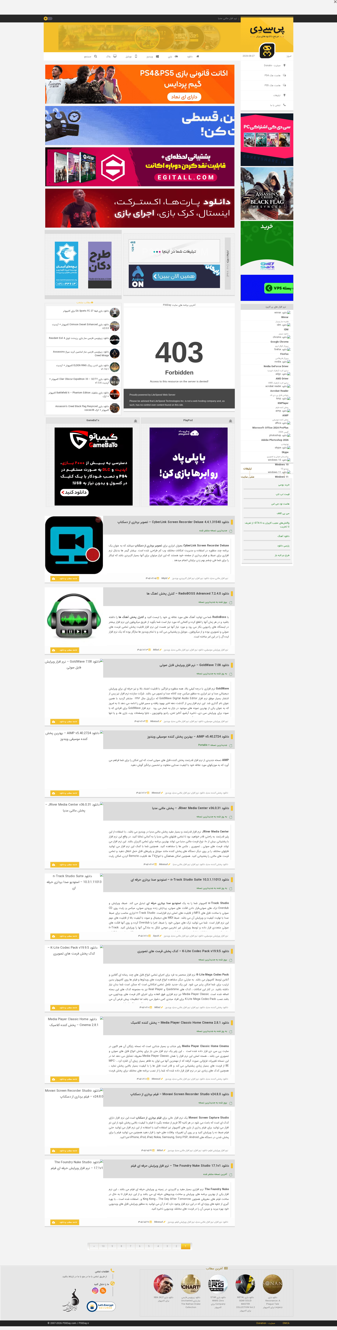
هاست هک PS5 (272, 85)
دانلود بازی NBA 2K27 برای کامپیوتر (163, 1299)
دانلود (189, 56)
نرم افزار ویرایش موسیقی (216, 650)
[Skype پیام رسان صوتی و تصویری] (267, 435)
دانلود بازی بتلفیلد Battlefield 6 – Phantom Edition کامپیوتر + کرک (79, 394)
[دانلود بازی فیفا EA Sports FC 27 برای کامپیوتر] (115, 312)
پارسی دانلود (283, 546)
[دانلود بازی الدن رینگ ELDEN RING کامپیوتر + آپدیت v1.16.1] (115, 367)
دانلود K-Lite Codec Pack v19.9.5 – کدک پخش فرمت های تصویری (183, 951)
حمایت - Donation (265, 1323)
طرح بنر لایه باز (282, 555)
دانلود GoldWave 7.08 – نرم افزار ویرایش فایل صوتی (194, 665)
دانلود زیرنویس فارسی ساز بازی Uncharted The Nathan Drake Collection (190, 1302)
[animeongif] (174, 287)
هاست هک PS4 (272, 75)
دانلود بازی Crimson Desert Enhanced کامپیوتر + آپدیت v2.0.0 (80, 326)
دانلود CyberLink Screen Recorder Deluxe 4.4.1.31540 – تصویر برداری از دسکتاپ (173, 522)
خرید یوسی (283, 485)
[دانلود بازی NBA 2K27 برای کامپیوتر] (163, 1284)
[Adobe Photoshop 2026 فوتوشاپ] (267, 424)
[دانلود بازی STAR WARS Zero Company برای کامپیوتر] (218, 1284)
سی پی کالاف (283, 513)
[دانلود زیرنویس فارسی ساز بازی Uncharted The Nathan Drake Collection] (190, 1284)
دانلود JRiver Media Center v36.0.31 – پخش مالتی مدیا (190, 808)
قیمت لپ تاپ (282, 494)
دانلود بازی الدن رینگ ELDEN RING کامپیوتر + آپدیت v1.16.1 (82, 367)
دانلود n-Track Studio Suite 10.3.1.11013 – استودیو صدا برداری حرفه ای (180, 879)
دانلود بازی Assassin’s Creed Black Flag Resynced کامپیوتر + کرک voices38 (82, 408)
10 (103, 1246)
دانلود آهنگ (283, 536)
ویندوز (175, 578)
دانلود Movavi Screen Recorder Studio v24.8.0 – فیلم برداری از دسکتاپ (179, 1094)
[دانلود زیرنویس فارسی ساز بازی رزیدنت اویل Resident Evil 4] (115, 340)
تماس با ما (275, 105)
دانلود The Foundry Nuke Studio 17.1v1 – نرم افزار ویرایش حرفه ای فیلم (180, 1165)
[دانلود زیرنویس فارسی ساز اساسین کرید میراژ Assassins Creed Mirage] (115, 353)
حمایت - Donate (272, 65)
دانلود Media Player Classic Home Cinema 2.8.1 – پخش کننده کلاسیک (180, 1022)
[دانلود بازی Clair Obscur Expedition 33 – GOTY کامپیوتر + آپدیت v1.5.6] (115, 381)
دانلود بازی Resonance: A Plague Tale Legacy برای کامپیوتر (272, 1302)
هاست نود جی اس (280, 504)
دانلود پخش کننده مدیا (217, 793)
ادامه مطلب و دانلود (68, 578)
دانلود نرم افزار (202, 578)
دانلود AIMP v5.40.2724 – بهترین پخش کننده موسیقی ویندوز (188, 736)
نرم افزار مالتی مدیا (219, 578)
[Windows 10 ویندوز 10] (267, 446)
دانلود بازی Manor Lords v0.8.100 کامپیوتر (110, 38)
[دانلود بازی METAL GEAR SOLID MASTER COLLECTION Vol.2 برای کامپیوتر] (245, 1284)
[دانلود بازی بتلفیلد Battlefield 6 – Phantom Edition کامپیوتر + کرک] (115, 394)
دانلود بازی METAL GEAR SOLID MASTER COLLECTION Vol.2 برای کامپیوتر (245, 1304)
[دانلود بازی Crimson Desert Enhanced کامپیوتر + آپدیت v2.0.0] (115, 326)
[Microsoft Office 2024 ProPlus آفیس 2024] (267, 413)
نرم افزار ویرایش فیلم (218, 1150)
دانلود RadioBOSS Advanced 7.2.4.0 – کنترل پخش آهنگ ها (188, 593)
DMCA (286, 1323)
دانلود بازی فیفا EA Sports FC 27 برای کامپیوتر (86, 311)
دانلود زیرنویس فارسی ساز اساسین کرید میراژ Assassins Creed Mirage (81, 353)
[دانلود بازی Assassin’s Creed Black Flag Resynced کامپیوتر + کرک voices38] (115, 408)
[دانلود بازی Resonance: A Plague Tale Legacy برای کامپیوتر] (272, 1284)
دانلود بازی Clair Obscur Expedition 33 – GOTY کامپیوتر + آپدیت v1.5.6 (79, 381)
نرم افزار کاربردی (187, 578)
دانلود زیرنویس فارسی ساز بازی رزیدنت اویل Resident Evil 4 (79, 338)
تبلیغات (276, 95)
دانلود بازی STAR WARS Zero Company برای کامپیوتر (218, 1302)
